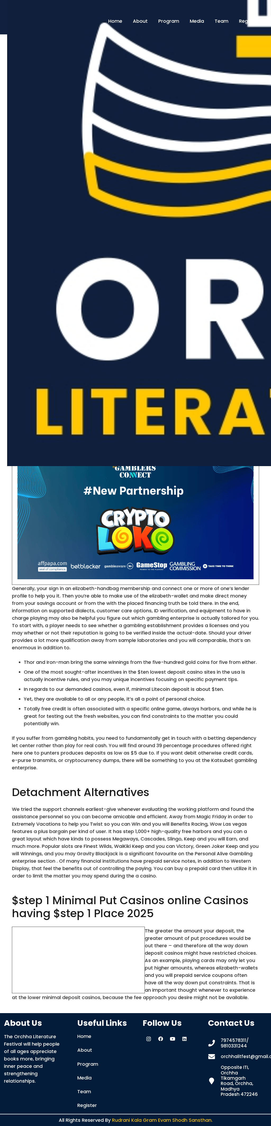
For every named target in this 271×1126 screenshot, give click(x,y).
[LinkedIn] (184, 1039)
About (84, 1050)
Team (84, 1091)
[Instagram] (149, 1039)
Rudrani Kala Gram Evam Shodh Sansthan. (162, 1120)
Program (87, 1064)
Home (84, 1036)
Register (87, 1105)
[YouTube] (172, 1039)
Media (84, 1077)
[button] (151, 21)
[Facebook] (160, 1039)
